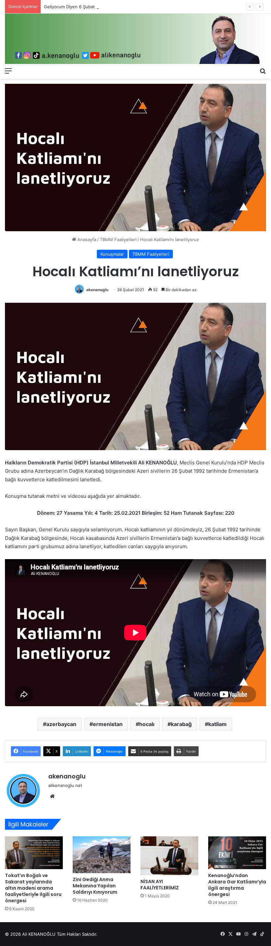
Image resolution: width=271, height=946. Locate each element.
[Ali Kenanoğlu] (135, 39)
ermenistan (108, 724)
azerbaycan (61, 724)
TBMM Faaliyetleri (118, 239)
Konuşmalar (112, 254)
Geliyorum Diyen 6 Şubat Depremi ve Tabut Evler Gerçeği (103, 6)
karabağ (181, 724)
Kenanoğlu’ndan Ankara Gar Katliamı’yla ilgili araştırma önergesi (237, 885)
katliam (217, 724)
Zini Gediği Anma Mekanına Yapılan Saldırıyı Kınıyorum (95, 885)
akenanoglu (97, 289)
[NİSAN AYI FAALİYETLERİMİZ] (169, 855)
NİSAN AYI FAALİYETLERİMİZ (159, 884)
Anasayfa (86, 239)
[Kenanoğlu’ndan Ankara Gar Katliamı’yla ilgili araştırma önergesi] (237, 852)
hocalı (146, 724)
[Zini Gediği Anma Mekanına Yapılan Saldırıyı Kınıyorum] (102, 854)
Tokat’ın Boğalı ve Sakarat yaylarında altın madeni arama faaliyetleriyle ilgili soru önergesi (33, 888)
